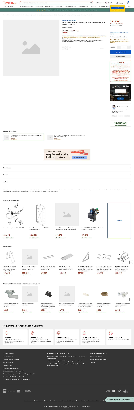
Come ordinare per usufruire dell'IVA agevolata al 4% (16, 379)
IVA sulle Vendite (7, 365)
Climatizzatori (39, 6)
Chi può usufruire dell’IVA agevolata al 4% (13, 376)
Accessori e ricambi (71, 20)
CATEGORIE (10, 6)
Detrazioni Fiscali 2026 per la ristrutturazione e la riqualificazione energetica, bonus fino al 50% (66, 357)
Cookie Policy (103, 400)
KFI (69, 407)
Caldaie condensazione (70, 6)
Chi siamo (46, 400)
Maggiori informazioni (67, 38)
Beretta (64, 20)
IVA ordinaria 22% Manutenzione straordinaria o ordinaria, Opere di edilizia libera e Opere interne (66, 364)
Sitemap (92, 362)
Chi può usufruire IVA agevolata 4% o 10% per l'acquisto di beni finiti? (64, 361)
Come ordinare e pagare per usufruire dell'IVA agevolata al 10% (19, 374)
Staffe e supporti (51, 15)
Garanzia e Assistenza (67, 27)
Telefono (114, 115)
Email (127, 115)
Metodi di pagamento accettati (11, 368)
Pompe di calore (49, 6)
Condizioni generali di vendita (64, 400)
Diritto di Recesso (76, 400)
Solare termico (21, 15)
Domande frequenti (8, 356)
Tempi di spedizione (8, 362)
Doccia (113, 6)
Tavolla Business (121, 6)
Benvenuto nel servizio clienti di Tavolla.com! (33, 400)
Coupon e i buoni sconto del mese (98, 359)
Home (4, 15)
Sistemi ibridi (59, 6)
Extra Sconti (93, 6)
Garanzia (83, 400)
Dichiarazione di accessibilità (92, 400)
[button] (130, 262)
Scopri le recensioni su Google (71, 10)
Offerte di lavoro (53, 400)
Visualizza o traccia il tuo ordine (11, 359)
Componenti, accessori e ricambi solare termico (36, 15)
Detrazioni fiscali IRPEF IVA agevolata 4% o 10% (120, 124)
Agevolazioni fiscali (83, 6)
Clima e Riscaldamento (12, 15)
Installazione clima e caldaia (26, 6)
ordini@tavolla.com (123, 78)
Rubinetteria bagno (103, 6)
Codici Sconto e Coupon (96, 356)
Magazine (130, 6)
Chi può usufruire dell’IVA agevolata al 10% (14, 371)
